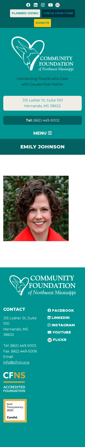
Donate (42, 22)
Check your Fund (58, 13)
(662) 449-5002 (43, 120)
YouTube (61, 332)
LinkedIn (60, 318)
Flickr (59, 340)
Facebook (62, 310)
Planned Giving (25, 13)
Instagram (63, 325)
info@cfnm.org (16, 362)
